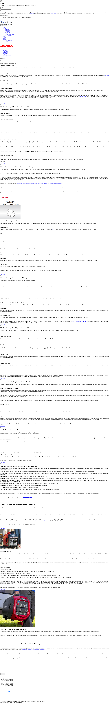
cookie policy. (47, 701)
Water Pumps (7, 31)
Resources (4, 39)
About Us (4, 38)
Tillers (6, 33)
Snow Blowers (7, 32)
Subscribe (5, 15)
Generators (7, 29)
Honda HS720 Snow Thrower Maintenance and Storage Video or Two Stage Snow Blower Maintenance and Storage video (39, 183)
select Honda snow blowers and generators (80, 321)
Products (4, 28)
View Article (2, 103)
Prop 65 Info (2, 697)
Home (4, 27)
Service (4, 36)
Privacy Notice (53, 13)
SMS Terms (32, 13)
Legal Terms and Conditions (5, 693)
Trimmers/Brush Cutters (9, 34)
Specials (4, 37)
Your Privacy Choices (4, 691)
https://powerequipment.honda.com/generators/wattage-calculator (33, 649)
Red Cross (107, 75)
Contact (6, 41)
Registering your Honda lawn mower (42, 520)
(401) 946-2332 (5, 18)
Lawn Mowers (7, 30)
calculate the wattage (82, 96)
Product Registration (8, 35)
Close (2, 15)
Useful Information (8, 40)
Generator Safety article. (27, 497)
